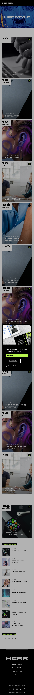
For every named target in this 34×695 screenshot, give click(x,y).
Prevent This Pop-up (13, 365)
